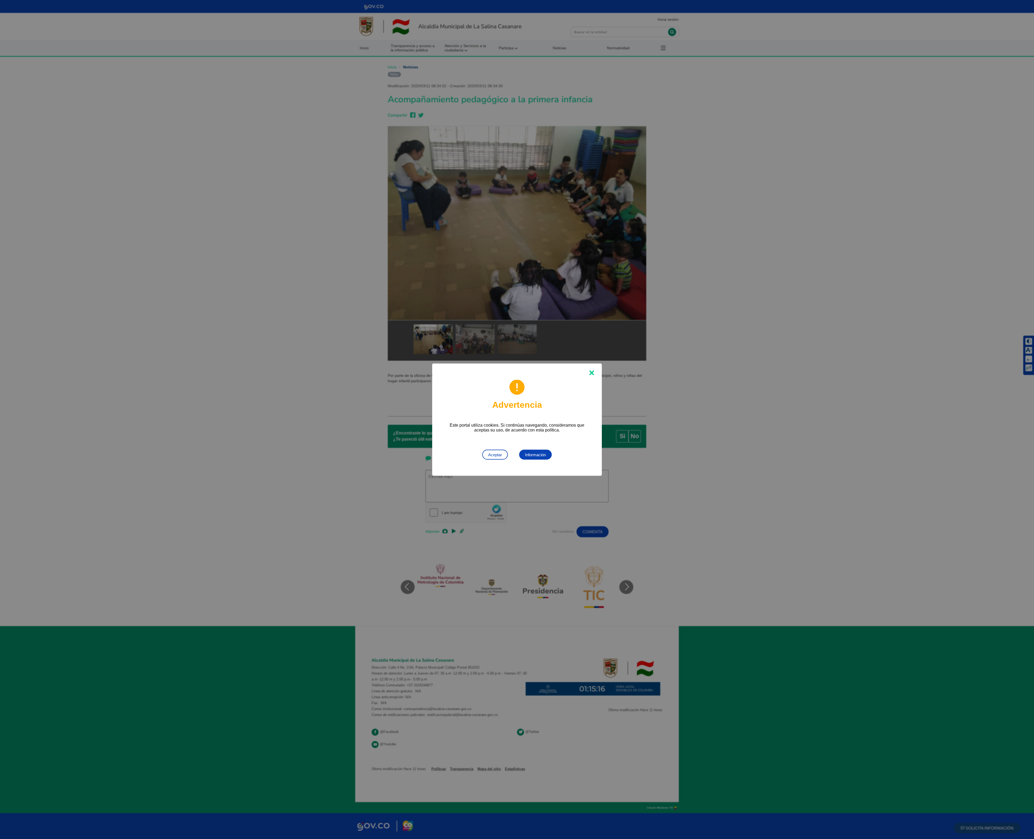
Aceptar (495, 454)
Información (535, 454)
